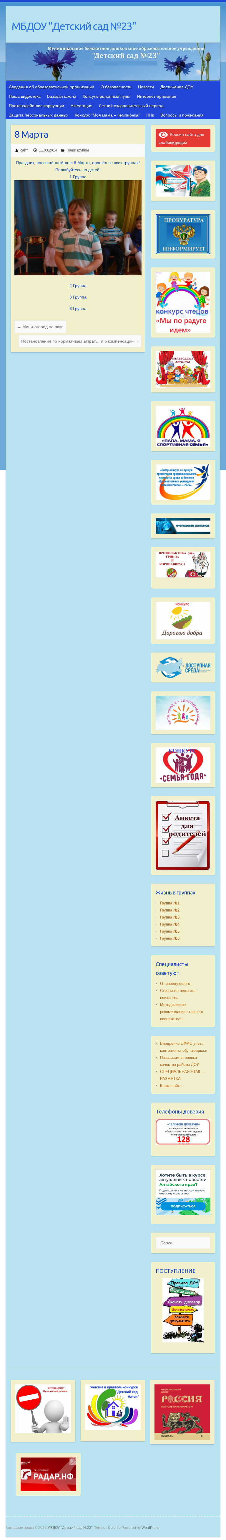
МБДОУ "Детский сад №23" (73, 26)
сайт (24, 150)
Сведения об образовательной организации (51, 87)
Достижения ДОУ (176, 87)
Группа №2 (170, 910)
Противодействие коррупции (36, 105)
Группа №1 (170, 903)
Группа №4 (170, 924)
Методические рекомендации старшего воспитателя (181, 1011)
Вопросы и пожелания (182, 115)
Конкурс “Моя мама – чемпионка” (107, 115)
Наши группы (78, 150)
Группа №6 (170, 938)
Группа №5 (170, 931)
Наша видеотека (25, 96)
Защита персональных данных (38, 115)
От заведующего (175, 983)
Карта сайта (171, 1086)
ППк (150, 115)
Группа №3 (170, 917)
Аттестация (81, 105)
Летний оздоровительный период (131, 105)
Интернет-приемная (156, 96)
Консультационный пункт (107, 96)
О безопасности (116, 87)
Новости (146, 87)
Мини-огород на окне (40, 326)
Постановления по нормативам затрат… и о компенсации (80, 341)
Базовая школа (61, 96)
